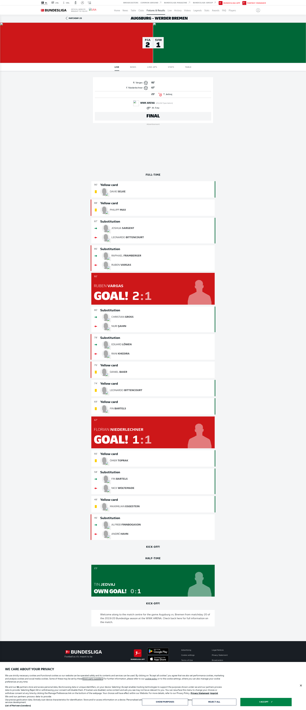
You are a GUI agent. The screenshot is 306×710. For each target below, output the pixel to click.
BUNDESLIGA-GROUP (203, 2)
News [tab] (133, 67)
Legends (197, 10)
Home (117, 10)
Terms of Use (187, 660)
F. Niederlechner (134, 88)
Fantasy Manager (256, 3)
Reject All (214, 702)
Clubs (141, 10)
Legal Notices (218, 650)
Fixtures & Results (156, 10)
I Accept (263, 702)
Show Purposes (165, 702)
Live (170, 10)
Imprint (214, 693)
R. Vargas (138, 83)
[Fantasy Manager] (244, 3)
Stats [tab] (171, 67)
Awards (215, 10)
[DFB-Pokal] (75, 3)
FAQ (224, 10)
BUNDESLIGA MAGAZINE (176, 2)
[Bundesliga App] (220, 3)
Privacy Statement (220, 655)
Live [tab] (117, 67)
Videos (187, 10)
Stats (206, 10)
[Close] (300, 685)
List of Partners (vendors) (18, 706)
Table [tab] (188, 67)
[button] (257, 10)
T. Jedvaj (167, 94)
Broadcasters (130, 2)
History (178, 10)
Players (232, 10)
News (125, 10)
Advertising (186, 650)
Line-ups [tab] (152, 67)
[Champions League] (82, 3)
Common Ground (150, 2)
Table (133, 10)
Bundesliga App (231, 3)
